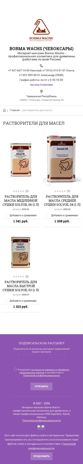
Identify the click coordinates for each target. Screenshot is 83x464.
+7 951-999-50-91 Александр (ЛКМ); (41, 75)
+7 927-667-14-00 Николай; (25, 70)
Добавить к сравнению (23, 215)
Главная (15, 110)
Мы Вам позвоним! (41, 85)
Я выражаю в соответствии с (43, 372)
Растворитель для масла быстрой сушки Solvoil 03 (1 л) (21, 286)
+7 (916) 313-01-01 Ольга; (58, 70)
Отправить (41, 386)
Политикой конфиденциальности (41, 375)
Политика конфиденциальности (41, 420)
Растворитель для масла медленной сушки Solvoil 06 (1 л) (21, 200)
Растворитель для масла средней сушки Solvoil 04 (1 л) (62, 200)
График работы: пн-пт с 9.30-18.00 (41, 79)
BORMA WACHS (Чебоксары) (41, 48)
